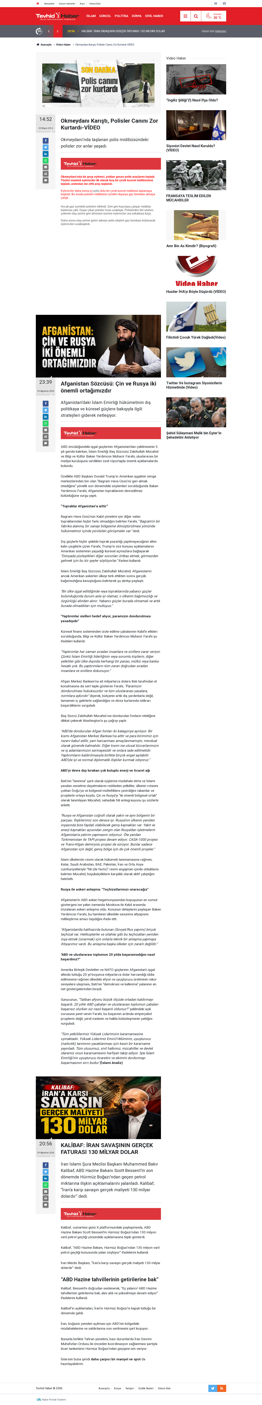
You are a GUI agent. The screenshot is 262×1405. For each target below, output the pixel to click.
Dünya (137, 16)
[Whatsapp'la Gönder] (45, 160)
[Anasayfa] (38, 3)
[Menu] (185, 16)
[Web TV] (216, 3)
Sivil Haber (154, 16)
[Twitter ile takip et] (212, 1388)
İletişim (130, 1388)
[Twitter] (45, 147)
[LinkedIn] (45, 154)
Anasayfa (104, 1388)
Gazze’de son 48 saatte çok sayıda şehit (106, 31)
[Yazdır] (45, 174)
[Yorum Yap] (45, 180)
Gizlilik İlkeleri (145, 1388)
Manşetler (49, 3)
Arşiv (82, 3)
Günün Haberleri (67, 3)
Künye (117, 1388)
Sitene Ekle (95, 3)
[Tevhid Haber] (57, 16)
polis (96, 190)
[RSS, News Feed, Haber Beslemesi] (221, 1388)
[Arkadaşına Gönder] (45, 167)
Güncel (105, 16)
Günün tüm (214, 31)
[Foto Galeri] (224, 3)
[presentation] (48, 31)
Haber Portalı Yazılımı (54, 1399)
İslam (91, 16)
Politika (121, 16)
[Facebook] (45, 141)
